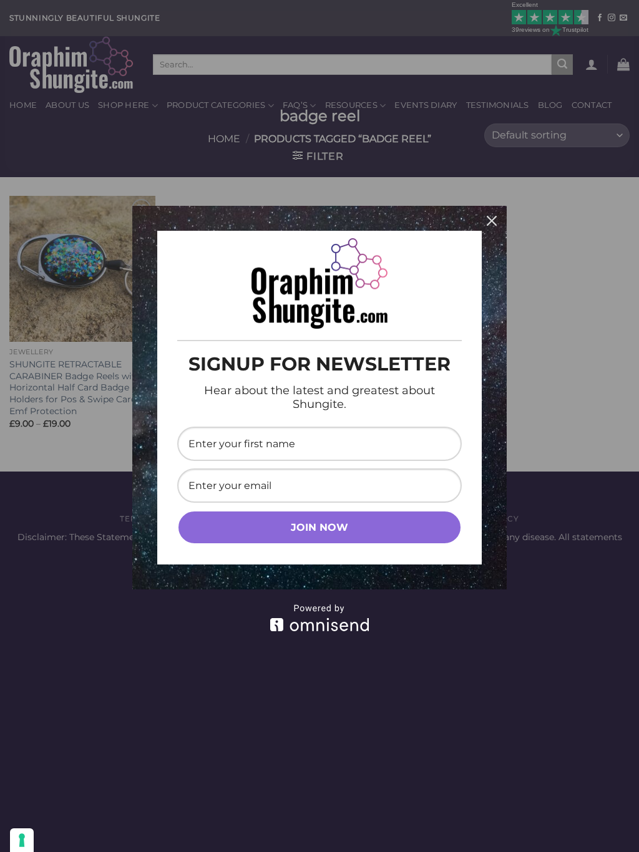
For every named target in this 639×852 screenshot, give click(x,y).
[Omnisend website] (319, 617)
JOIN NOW (319, 527)
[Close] (492, 221)
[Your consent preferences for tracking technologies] (22, 840)
